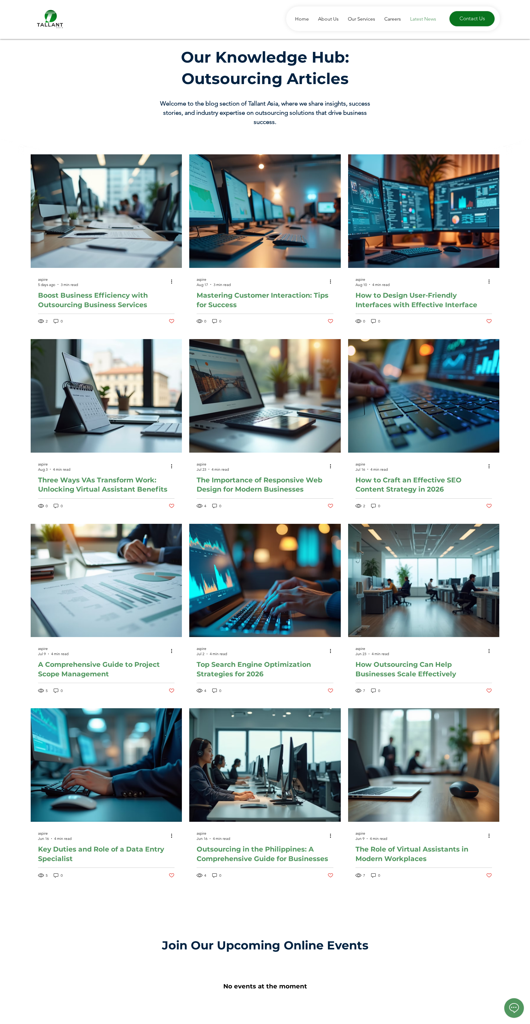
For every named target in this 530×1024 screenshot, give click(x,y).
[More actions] (173, 281)
